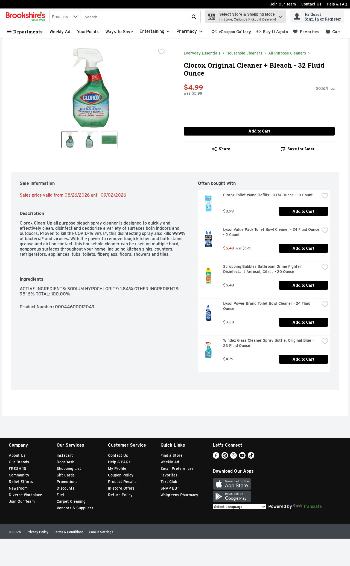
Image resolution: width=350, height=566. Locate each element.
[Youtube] (242, 457)
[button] (280, 15)
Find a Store (172, 455)
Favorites (169, 475)
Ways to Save (119, 31)
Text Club (169, 481)
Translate (312, 506)
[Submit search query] (193, 16)
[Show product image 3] (109, 139)
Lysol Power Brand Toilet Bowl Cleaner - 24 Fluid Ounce (267, 306)
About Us (17, 455)
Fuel (60, 495)
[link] (232, 32)
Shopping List (69, 468)
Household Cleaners (244, 53)
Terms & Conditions (68, 532)
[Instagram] (233, 457)
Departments (28, 32)
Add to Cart (259, 131)
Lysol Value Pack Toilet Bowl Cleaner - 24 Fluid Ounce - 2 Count (271, 232)
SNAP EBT (170, 488)
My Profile (117, 468)
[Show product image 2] (89, 139)
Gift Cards (66, 475)
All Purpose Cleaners (287, 53)
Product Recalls (122, 481)
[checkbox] (161, 51)
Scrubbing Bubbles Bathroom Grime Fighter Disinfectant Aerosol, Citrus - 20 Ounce (262, 269)
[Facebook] (216, 457)
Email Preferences (177, 468)
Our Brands (19, 462)
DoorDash (65, 462)
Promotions (67, 481)
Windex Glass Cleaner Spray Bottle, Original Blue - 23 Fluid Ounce (269, 343)
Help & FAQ (337, 4)
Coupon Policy (120, 475)
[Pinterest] (224, 457)
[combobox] (64, 16)
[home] (26, 17)
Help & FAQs (119, 462)
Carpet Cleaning (71, 501)
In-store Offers (121, 488)
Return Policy (120, 495)
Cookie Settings (101, 532)
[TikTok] (251, 457)
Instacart (65, 455)
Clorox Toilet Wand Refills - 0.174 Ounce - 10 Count (268, 195)
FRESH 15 (17, 468)
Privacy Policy (37, 532)
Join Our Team (283, 4)
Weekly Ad (59, 31)
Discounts (65, 488)
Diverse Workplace (25, 495)
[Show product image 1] (69, 139)
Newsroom (18, 488)
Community (19, 475)
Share (224, 148)
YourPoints (88, 31)
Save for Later (300, 148)
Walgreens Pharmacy (179, 495)
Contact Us (311, 4)
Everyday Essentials (202, 53)
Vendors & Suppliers (75, 508)
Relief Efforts (21, 481)
